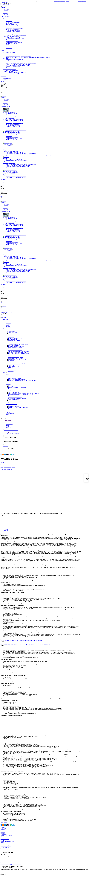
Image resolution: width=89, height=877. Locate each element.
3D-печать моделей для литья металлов (14, 67)
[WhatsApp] (10, 454)
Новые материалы (7, 46)
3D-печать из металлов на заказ (13, 66)
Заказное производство (8, 62)
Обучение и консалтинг (8, 71)
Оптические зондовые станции (13, 30)
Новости (3, 81)
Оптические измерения (11, 26)
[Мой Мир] (5, 454)
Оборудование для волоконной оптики (14, 34)
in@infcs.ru (5, 446)
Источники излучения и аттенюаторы (14, 28)
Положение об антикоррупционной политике (11, 864)
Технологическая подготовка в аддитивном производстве (18, 56)
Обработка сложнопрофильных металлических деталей (18, 64)
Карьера (5, 11)
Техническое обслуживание (9, 69)
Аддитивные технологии (9, 18)
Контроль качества (10, 23)
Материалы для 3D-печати (12, 24)
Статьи (4, 79)
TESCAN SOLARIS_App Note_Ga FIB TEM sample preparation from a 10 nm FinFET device (21, 640)
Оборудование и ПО (5, 16)
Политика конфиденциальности (8, 862)
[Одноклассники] (3, 454)
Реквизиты (5, 14)
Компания (3, 7)
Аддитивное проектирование (9, 52)
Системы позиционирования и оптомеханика (16, 32)
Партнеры (5, 10)
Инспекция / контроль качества (13, 31)
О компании (6, 9)
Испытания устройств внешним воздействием (16, 35)
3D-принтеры (9, 21)
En (1, 196)
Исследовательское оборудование (10, 36)
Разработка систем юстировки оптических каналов (17, 60)
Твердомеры (8, 44)
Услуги (2, 50)
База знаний (3, 76)
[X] (7, 454)
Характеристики (6, 531)
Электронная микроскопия (12, 41)
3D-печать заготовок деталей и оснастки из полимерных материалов (21, 63)
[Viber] (8, 454)
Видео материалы (7, 78)
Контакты (5, 13)
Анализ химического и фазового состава (15, 38)
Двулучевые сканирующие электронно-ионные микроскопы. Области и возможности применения (25, 644)
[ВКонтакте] (1, 454)
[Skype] (12, 454)
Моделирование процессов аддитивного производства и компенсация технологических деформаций (28, 57)
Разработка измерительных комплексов (14, 59)
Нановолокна (9, 48)
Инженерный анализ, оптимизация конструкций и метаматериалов (21, 54)
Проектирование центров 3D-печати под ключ (16, 73)
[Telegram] (3, 90)
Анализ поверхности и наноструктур (14, 42)
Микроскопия (9, 39)
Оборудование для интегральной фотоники (13, 25)
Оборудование (4, 834)
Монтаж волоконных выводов (12, 29)
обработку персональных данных (61, 1)
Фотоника (5, 58)
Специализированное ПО (11, 19)
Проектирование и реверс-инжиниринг (14, 53)
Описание (5, 529)
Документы (5, 530)
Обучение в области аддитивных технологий (16, 72)
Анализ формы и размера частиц (13, 37)
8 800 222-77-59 (5, 4)
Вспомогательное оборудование (13, 22)
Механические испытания (11, 43)
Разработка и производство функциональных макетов (18, 65)
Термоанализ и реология (11, 45)
